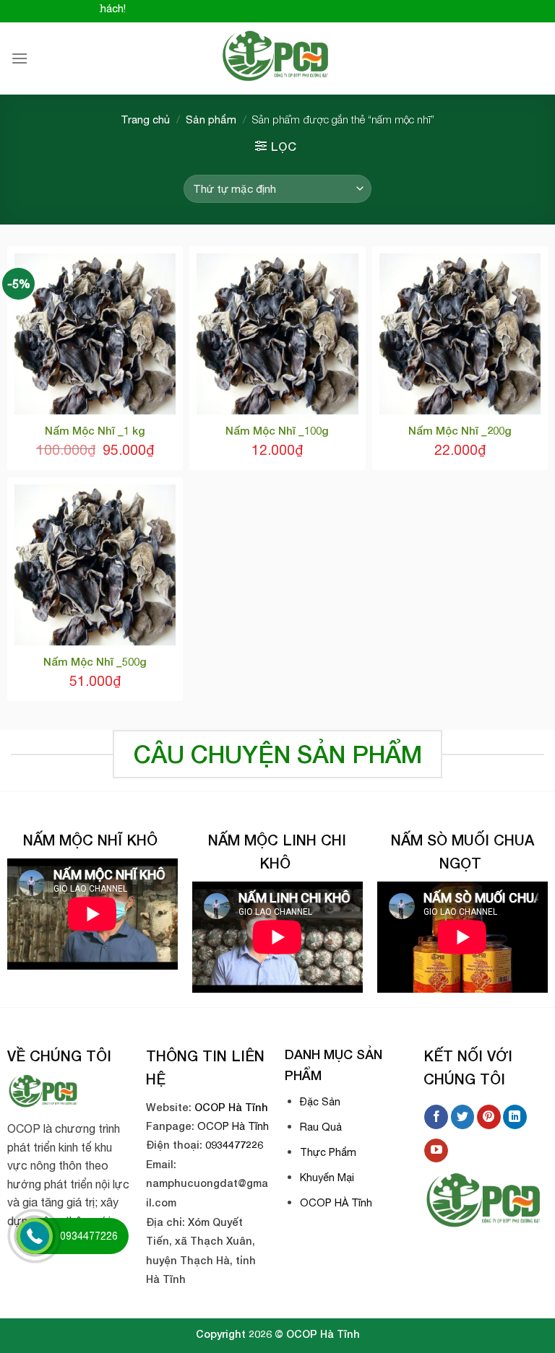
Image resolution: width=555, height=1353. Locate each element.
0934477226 (234, 1145)
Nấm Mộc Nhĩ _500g (95, 661)
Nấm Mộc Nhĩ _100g (277, 430)
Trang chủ (145, 119)
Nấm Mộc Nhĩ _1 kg (95, 430)
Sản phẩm (211, 119)
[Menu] (19, 58)
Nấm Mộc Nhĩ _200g (460, 430)
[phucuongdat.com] (277, 58)
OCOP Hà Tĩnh (231, 1107)
